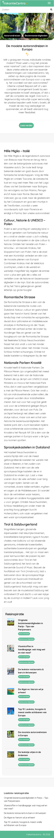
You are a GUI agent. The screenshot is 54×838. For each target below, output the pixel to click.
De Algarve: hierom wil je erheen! (19, 817)
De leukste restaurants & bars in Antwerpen (25, 813)
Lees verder (26, 125)
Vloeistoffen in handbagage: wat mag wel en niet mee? (31, 649)
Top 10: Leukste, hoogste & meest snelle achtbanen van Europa (32, 712)
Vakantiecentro (33, 834)
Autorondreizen (12, 35)
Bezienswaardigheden (36, 35)
